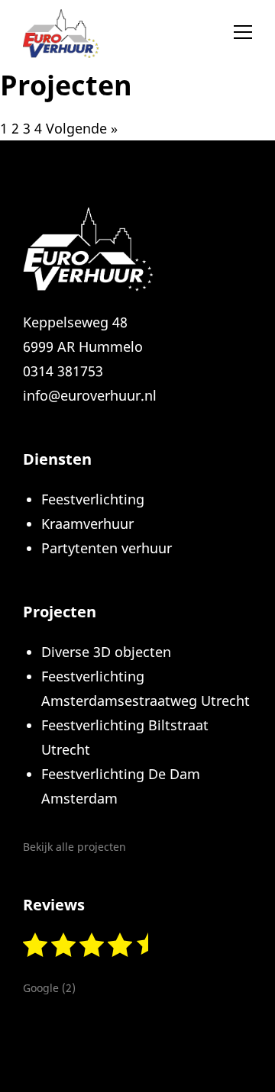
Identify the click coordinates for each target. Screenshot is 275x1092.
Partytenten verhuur (106, 548)
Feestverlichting (92, 499)
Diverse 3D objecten (106, 652)
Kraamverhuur (87, 523)
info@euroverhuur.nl (90, 395)
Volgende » (82, 128)
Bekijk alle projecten (74, 846)
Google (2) (49, 988)
